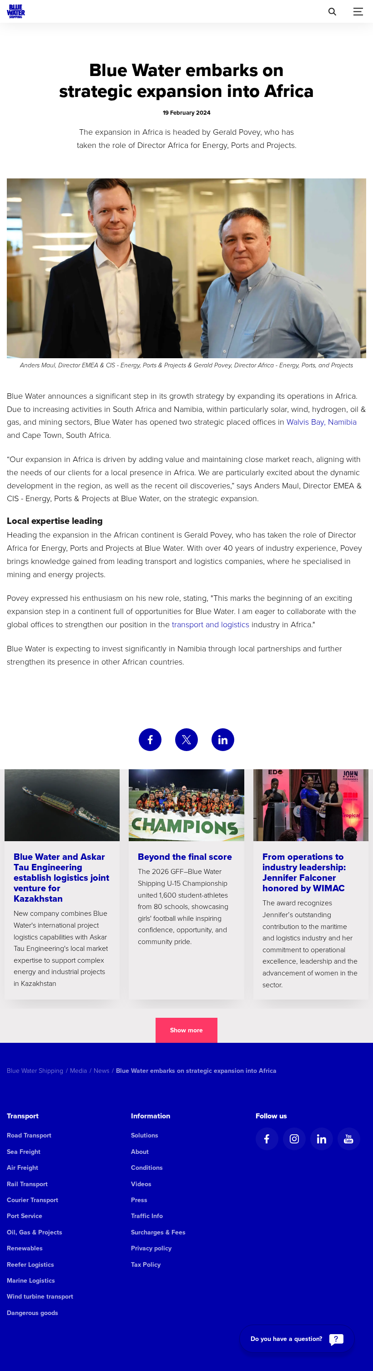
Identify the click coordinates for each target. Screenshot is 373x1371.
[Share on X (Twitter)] (186, 739)
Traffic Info (147, 1215)
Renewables (25, 1248)
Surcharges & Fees (158, 1232)
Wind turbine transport (40, 1296)
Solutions (144, 1135)
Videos (141, 1183)
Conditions (147, 1167)
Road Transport (29, 1135)
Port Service (24, 1215)
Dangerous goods (32, 1312)
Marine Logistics (31, 1280)
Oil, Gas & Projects (34, 1232)
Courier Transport (32, 1199)
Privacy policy (151, 1248)
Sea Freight (23, 1151)
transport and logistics (210, 624)
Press (139, 1199)
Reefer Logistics (30, 1264)
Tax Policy (146, 1264)
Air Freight (22, 1167)
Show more (186, 1030)
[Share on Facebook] (150, 739)
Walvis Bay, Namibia (322, 421)
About (140, 1151)
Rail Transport (27, 1183)
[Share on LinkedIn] (223, 739)
